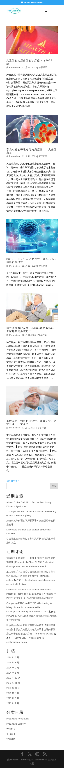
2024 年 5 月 (12, 657)
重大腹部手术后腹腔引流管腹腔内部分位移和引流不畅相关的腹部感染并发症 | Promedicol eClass (30, 575)
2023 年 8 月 (12, 698)
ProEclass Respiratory (17, 718)
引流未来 (11, 734)
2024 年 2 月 (12, 667)
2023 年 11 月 (13, 683)
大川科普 (11, 729)
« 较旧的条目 (13, 481)
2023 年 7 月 (12, 703)
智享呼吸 (43, 67)
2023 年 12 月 (13, 678)
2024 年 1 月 (12, 672)
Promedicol (14, 67)
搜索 (54, 486)
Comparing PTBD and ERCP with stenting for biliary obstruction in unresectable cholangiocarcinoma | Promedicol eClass (29, 607)
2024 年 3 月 (12, 662)
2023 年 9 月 (12, 693)
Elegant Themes (19, 759)
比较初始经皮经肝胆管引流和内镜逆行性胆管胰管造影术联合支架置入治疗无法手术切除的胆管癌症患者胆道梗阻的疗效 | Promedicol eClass (30, 629)
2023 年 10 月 (13, 688)
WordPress (41, 759)
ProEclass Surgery (16, 723)
